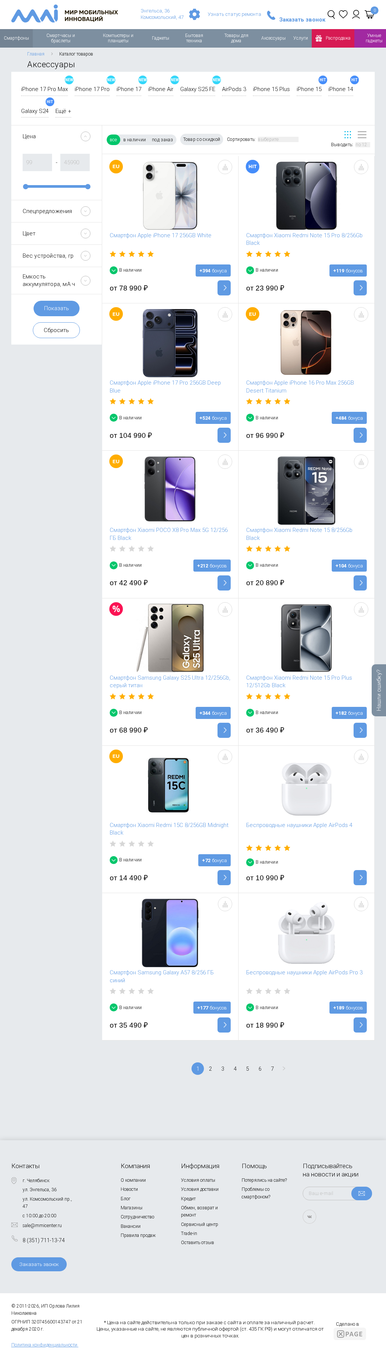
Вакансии (131, 1226)
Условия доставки (200, 1189)
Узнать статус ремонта (234, 14)
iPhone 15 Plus (271, 89)
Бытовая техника (194, 38)
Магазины (131, 1207)
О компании (133, 1180)
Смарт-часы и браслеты (60, 38)
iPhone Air (160, 89)
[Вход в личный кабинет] (356, 14)
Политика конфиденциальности (44, 1345)
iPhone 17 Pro (92, 89)
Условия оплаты (198, 1180)
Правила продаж (138, 1235)
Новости (129, 1189)
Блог (125, 1198)
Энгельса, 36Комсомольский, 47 (162, 14)
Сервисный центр (199, 1224)
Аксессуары (273, 38)
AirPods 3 (234, 89)
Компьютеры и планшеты (118, 38)
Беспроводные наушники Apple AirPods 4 (299, 825)
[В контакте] (309, 1217)
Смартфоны (16, 38)
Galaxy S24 (35, 111)
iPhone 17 (128, 89)
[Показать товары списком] (362, 134)
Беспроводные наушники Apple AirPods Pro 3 (304, 972)
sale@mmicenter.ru (42, 1225)
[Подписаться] (361, 1193)
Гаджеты (160, 38)
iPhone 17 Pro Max (44, 89)
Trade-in (189, 1233)
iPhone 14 (340, 89)
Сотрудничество (137, 1217)
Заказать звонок (302, 20)
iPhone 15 (309, 89)
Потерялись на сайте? (264, 1180)
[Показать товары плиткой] (347, 134)
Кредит (188, 1198)
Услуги (300, 38)
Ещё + (63, 111)
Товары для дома (236, 38)
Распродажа (338, 38)
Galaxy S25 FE (197, 89)
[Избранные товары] (343, 14)
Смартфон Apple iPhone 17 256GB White (160, 235)
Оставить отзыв (197, 1242)
